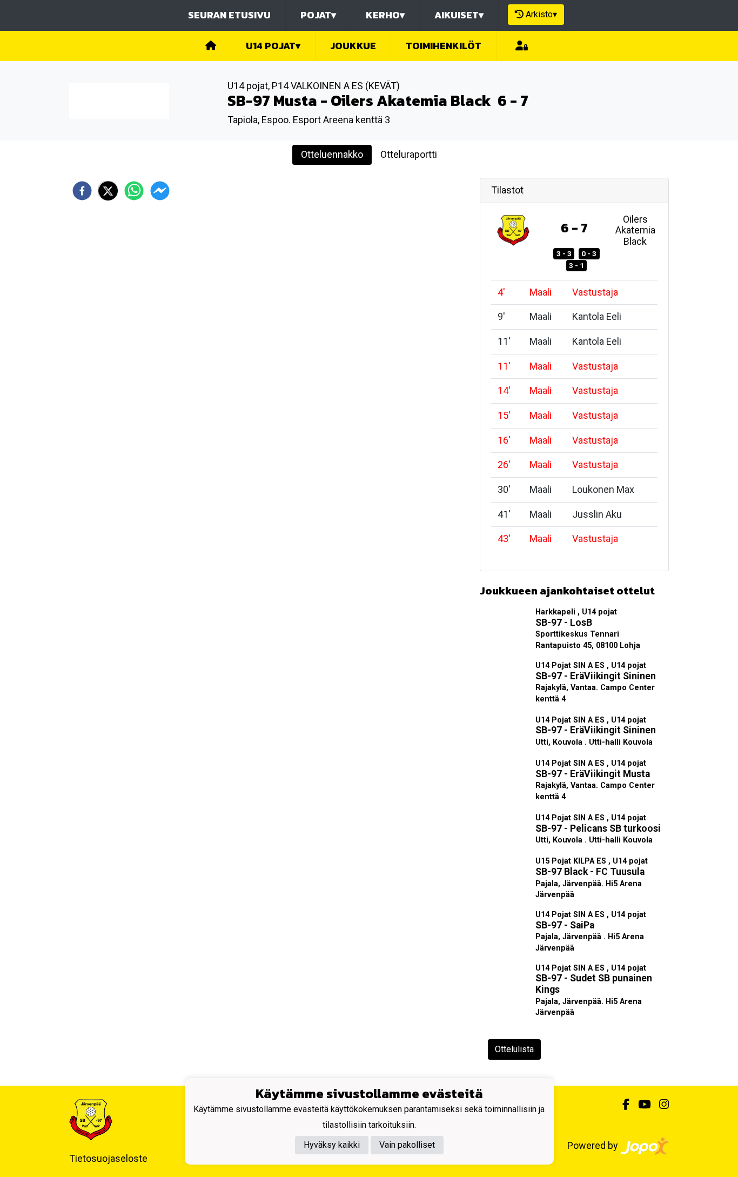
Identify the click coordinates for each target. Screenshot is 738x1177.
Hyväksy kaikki (332, 1145)
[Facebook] (621, 1105)
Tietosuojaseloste (108, 1158)
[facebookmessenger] (160, 190)
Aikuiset (459, 15)
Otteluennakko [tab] (332, 154)
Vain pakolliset (407, 1145)
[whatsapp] (134, 190)
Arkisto (541, 14)
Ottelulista (514, 1049)
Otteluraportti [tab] (408, 154)
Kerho (385, 15)
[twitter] (108, 190)
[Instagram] (659, 1105)
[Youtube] (639, 1105)
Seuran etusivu (229, 15)
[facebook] (82, 190)
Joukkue (353, 45)
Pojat (318, 15)
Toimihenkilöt (443, 45)
